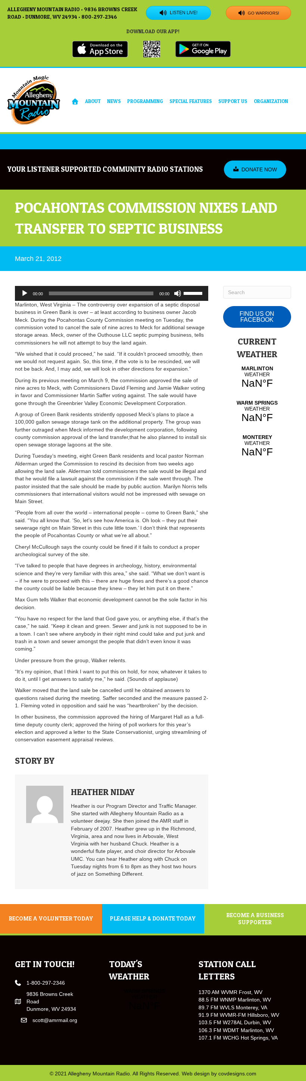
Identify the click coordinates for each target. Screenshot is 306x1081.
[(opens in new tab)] (100, 49)
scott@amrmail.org (54, 1020)
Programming (145, 101)
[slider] (194, 292)
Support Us (232, 101)
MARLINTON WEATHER (257, 377)
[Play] (24, 293)
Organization (271, 101)
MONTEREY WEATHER (257, 446)
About (93, 101)
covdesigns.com (237, 1074)
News (114, 101)
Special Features (190, 101)
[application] (111, 293)
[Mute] (177, 293)
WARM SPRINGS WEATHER (257, 411)
